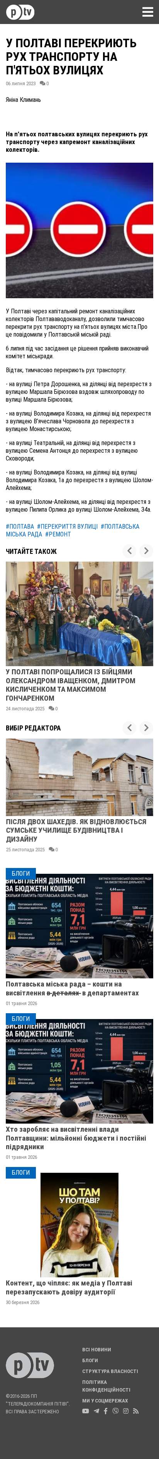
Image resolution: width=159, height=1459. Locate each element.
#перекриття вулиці (67, 526)
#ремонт (58, 534)
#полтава (20, 526)
